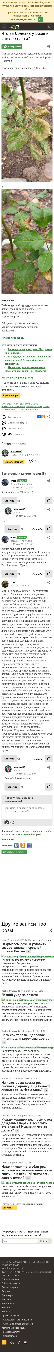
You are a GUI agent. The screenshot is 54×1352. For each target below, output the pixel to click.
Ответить (9, 500)
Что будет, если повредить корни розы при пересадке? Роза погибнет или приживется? (27, 360)
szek (12, 582)
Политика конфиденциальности (17, 1323)
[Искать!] (49, 27)
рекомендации (8, 409)
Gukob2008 (8, 1078)
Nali (4, 1162)
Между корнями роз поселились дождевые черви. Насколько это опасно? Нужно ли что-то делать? (27, 1125)
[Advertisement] (27, 889)
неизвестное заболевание (13, 406)
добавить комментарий (14, 851)
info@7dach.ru (16, 1268)
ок (40, 19)
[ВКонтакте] (39, 416)
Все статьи (7, 1307)
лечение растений (34, 406)
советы (46, 406)
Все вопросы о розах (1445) (17, 377)
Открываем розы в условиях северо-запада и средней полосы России (24, 947)
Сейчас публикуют (11, 1279)
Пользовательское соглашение (17, 1319)
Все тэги (6, 1311)
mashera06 (19, 509)
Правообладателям (11, 1331)
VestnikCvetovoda (11, 990)
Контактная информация (14, 1327)
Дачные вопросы (10, 1287)
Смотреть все (9, 1207)
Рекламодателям (10, 1335)
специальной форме (29, 834)
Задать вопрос (11, 395)
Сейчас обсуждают (11, 1283)
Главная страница (10, 1275)
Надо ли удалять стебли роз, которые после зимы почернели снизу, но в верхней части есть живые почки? (27, 1172)
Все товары (7, 1295)
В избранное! (14, 46)
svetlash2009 (9, 1115)
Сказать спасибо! (13, 462)
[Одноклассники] (43, 416)
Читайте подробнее (12, 337)
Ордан (26, 305)
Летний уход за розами (20, 994)
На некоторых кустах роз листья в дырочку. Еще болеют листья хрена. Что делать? (26, 1086)
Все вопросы (8, 1303)
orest (13, 480)
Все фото (6, 1299)
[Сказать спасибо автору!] (48, 500)
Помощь (6, 1291)
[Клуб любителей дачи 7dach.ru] (14, 27)
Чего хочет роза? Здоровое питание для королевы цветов (25, 1037)
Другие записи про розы (24, 926)
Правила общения (10, 1315)
